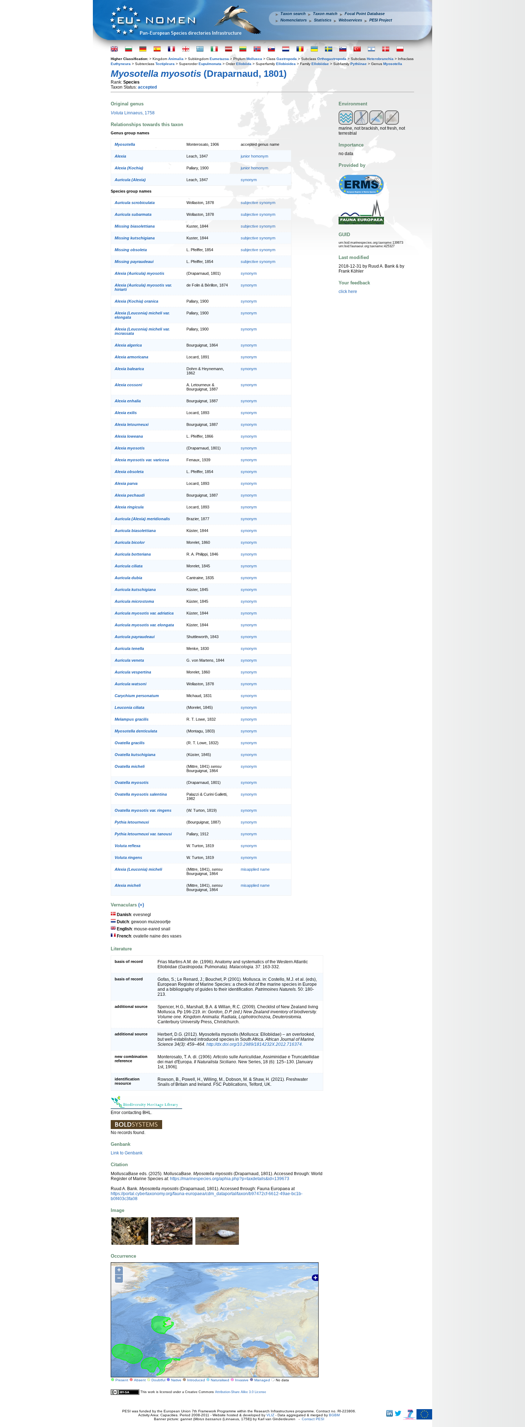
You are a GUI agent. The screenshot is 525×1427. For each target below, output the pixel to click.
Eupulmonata (210, 64)
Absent (140, 1380)
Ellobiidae (320, 64)
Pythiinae (358, 64)
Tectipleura (165, 64)
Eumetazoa (219, 59)
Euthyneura (121, 64)
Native (176, 1380)
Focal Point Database (365, 13)
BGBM (334, 1415)
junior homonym (254, 156)
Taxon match (325, 13)
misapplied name (255, 869)
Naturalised (220, 1380)
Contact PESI (313, 1419)
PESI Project (380, 20)
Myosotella (392, 64)
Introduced (196, 1380)
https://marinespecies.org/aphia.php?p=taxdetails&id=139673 (229, 1178)
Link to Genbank (126, 1152)
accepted (147, 87)
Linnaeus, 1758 (133, 112)
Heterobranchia (380, 59)
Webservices (350, 20)
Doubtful (158, 1380)
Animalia (176, 59)
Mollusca (254, 59)
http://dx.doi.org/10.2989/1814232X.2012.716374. (254, 1044)
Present (121, 1380)
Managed (262, 1380)
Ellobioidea (286, 64)
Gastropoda (286, 59)
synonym (249, 180)
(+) (141, 905)
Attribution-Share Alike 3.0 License (240, 1392)
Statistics (322, 20)
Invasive (242, 1380)
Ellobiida (243, 64)
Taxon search (293, 13)
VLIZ (270, 1415)
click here (348, 291)
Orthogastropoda (331, 59)
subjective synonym (258, 202)
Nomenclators (293, 20)
